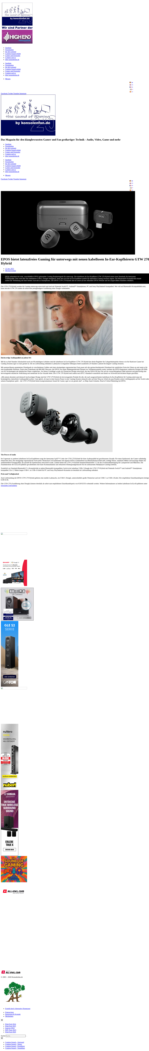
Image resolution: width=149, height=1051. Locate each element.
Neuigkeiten (9, 50)
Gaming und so (10, 58)
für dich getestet (10, 52)
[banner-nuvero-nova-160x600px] (9, 789)
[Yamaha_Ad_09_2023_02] (9, 855)
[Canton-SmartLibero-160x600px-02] (9, 686)
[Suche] (27, 1036)
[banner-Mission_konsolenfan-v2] (17, 620)
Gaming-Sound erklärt (13, 54)
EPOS (7, 276)
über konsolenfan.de (12, 60)
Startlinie (8, 48)
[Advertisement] (66, 515)
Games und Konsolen (12, 56)
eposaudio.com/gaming (9, 485)
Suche (3, 1036)
